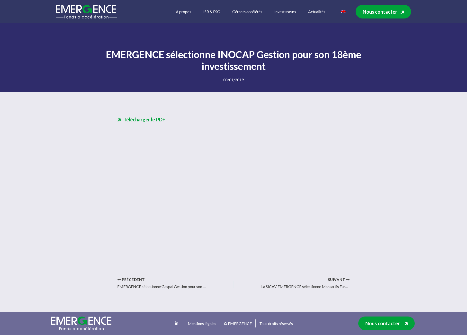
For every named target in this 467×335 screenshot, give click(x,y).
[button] (383, 11)
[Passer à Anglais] (343, 11)
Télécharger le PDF (144, 119)
